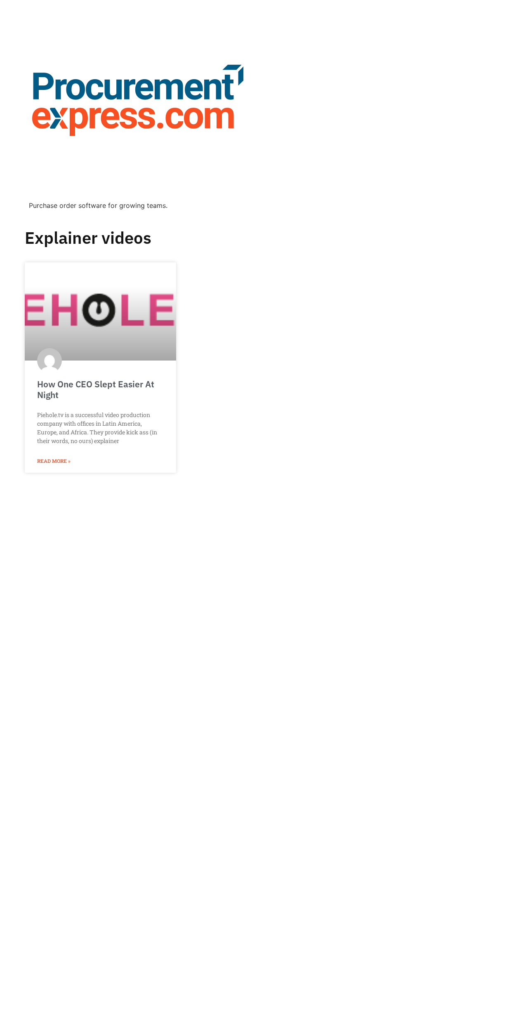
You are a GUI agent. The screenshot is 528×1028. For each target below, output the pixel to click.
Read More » (54, 460)
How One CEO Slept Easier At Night (95, 389)
